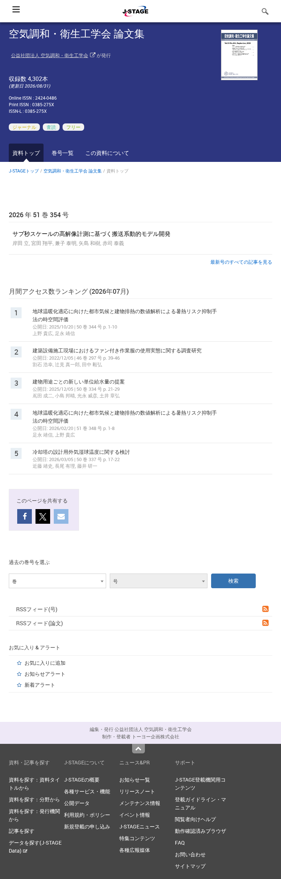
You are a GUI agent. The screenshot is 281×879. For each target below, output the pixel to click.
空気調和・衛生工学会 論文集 (73, 171)
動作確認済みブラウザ (200, 830)
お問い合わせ (190, 854)
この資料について (107, 152)
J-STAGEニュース (139, 826)
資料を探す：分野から (34, 799)
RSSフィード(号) (36, 609)
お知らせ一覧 (134, 779)
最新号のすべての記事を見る (241, 262)
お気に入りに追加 (45, 662)
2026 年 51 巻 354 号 (39, 214)
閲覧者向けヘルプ (195, 819)
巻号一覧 (63, 152)
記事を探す (21, 830)
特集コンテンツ (137, 838)
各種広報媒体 (134, 849)
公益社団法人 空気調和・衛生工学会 (49, 55)
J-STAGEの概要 (82, 779)
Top (138, 748)
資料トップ (26, 152)
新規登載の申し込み (87, 826)
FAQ (180, 842)
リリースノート (137, 791)
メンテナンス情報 (139, 803)
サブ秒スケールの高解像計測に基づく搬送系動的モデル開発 (91, 234)
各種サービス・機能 (87, 791)
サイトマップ (190, 866)
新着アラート (40, 684)
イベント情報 (134, 814)
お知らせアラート (45, 673)
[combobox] (57, 581)
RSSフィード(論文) (39, 623)
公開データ (77, 803)
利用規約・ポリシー (87, 814)
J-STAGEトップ (24, 171)
